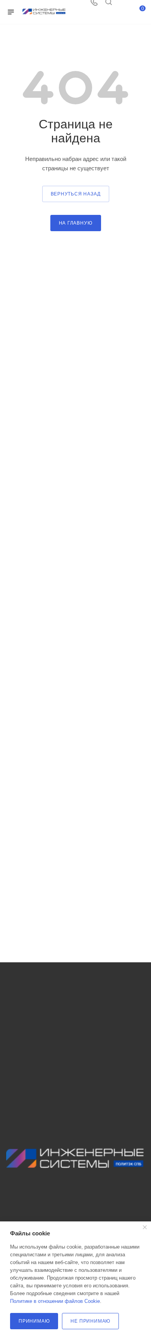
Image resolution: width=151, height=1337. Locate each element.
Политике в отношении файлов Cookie (55, 1301)
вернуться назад (76, 194)
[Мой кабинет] (123, 5)
